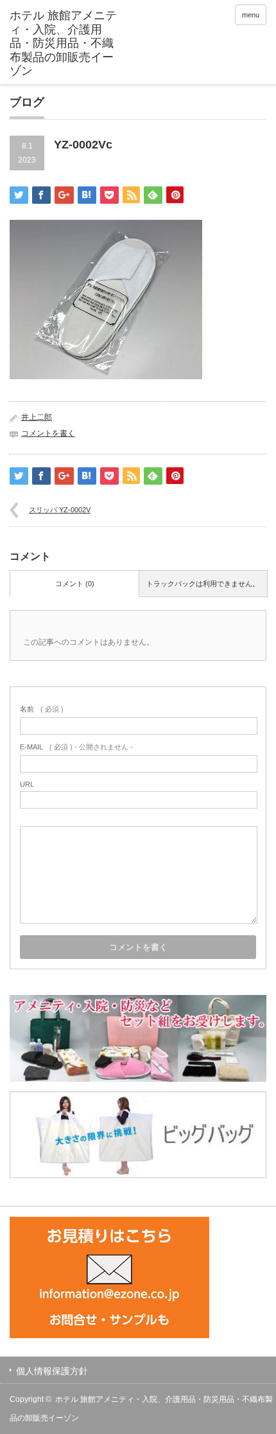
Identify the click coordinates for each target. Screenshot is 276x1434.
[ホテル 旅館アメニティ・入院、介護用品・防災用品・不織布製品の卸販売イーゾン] (65, 43)
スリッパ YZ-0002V (60, 510)
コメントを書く (48, 433)
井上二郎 (36, 417)
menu (250, 15)
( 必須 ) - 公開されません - (76, 747)
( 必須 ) (42, 709)
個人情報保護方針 (52, 1371)
